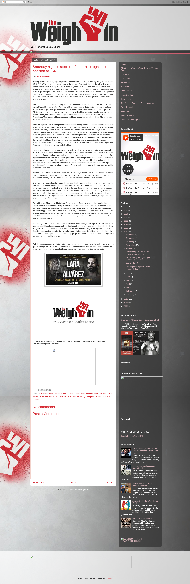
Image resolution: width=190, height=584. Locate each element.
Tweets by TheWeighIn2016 (132, 436)
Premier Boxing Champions (84, 397)
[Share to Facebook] (47, 390)
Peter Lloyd (125, 111)
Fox (100, 394)
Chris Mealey (126, 91)
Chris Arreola (80, 394)
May (128, 280)
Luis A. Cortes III (42, 76)
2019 (126, 232)
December (130, 235)
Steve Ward (125, 83)
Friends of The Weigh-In (130, 120)
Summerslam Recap (133, 263)
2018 (126, 299)
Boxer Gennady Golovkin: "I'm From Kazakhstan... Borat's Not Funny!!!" (145, 451)
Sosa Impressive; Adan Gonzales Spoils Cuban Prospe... (138, 268)
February (130, 291)
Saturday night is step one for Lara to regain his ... (137, 253)
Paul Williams (61, 397)
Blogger (109, 578)
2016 (126, 306)
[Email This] (39, 390)
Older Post (109, 482)
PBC (69, 397)
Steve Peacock (127, 107)
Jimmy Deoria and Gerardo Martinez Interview (143, 485)
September (130, 245)
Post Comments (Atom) (79, 490)
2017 (126, 302)
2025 (126, 210)
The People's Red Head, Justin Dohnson (137, 103)
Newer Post (38, 482)
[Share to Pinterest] (50, 390)
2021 (126, 224)
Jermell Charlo (38, 397)
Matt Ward (125, 74)
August (129, 249)
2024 (126, 214)
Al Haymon (43, 394)
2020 (126, 228)
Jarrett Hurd (107, 394)
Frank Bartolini (127, 95)
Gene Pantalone (127, 99)
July (128, 273)
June (128, 277)
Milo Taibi (125, 87)
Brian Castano (54, 394)
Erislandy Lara (92, 394)
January (129, 294)
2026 (126, 207)
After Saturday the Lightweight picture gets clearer (137, 258)
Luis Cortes (50, 397)
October (129, 242)
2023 (126, 217)
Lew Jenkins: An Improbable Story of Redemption (143, 467)
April (128, 284)
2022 (126, 221)
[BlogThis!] (42, 390)
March (129, 287)
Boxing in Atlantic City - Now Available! (140, 320)
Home (74, 482)
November (130, 238)
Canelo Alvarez (67, 394)
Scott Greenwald (127, 115)
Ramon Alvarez (102, 397)
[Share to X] (44, 390)
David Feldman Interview (142, 519)
